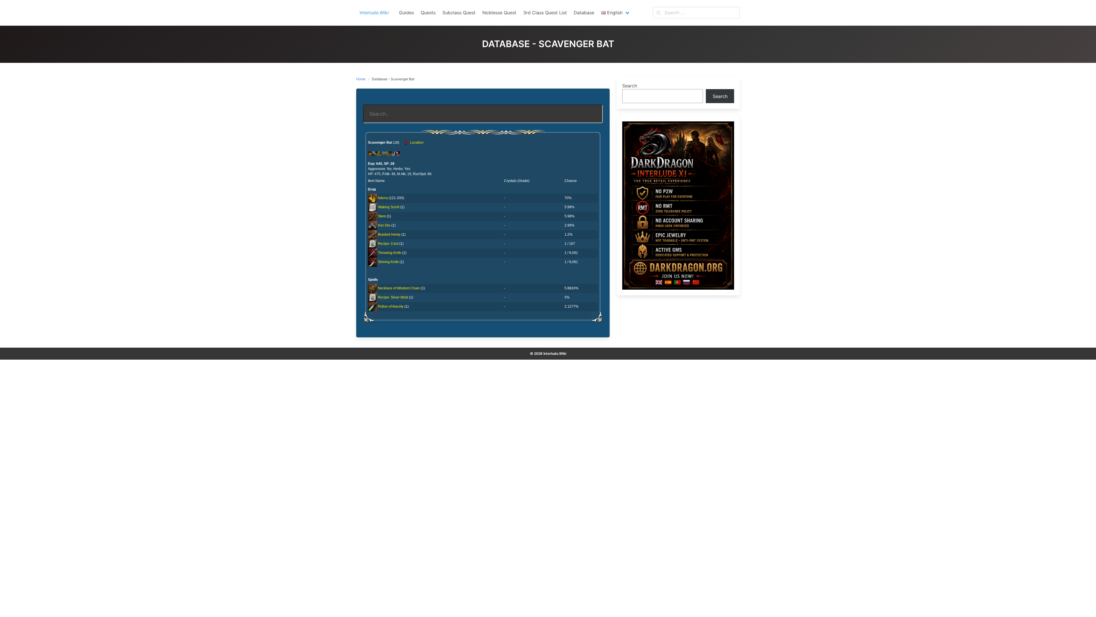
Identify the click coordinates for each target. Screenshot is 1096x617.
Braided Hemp (389, 235)
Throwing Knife (389, 253)
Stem (382, 216)
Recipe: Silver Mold (393, 297)
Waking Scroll (388, 207)
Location (416, 143)
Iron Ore (384, 225)
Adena (383, 198)
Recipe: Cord (388, 244)
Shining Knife (388, 262)
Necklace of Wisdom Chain (399, 288)
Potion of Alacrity (391, 306)
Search (629, 86)
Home (361, 79)
